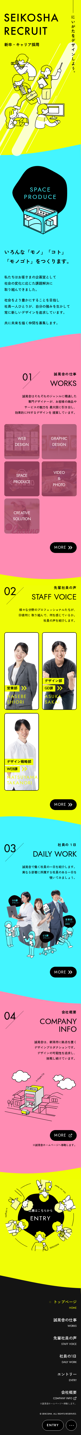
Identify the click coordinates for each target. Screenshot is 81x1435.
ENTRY (53, 1425)
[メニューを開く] (71, 1425)
